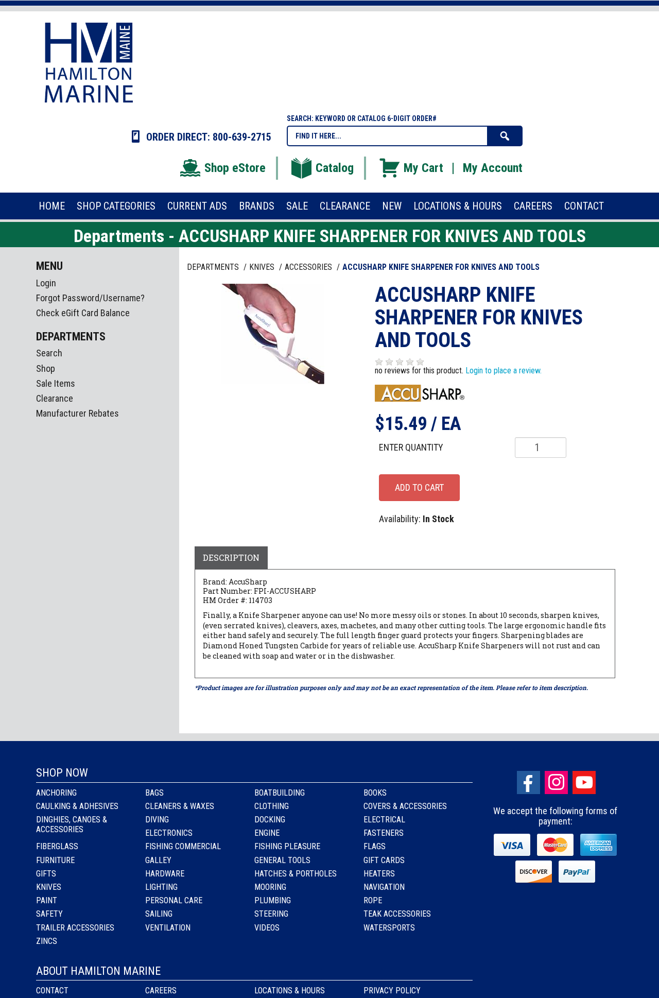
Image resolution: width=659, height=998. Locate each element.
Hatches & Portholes (295, 874)
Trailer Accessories (75, 928)
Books (375, 793)
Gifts (46, 874)
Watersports (389, 928)
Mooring (270, 887)
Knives (48, 887)
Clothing (271, 806)
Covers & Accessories (405, 806)
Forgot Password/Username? (90, 297)
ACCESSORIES (309, 267)
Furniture (55, 860)
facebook (528, 782)
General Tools (282, 860)
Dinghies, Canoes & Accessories (71, 824)
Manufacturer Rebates (77, 413)
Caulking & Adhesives (77, 806)
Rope (372, 900)
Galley (158, 860)
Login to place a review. (503, 370)
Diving (157, 819)
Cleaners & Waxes (179, 806)
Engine (267, 833)
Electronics (169, 833)
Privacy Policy (392, 990)
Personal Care (173, 900)
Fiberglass (57, 846)
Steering (271, 914)
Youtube (584, 782)
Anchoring (56, 793)
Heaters (379, 874)
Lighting (161, 887)
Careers (161, 990)
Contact (52, 990)
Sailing (158, 914)
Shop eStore (235, 168)
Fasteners (383, 833)
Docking (269, 819)
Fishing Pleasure (287, 846)
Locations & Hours (289, 990)
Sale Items (55, 383)
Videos (267, 928)
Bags (154, 793)
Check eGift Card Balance (83, 312)
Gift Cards (384, 860)
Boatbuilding (279, 793)
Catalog (335, 168)
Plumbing (272, 900)
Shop (45, 368)
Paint (46, 900)
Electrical (384, 819)
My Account (493, 168)
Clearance (54, 398)
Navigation (384, 887)
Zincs (46, 941)
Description (231, 557)
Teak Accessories (397, 914)
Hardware (164, 874)
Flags (374, 846)
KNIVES (262, 267)
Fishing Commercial (183, 846)
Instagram (556, 782)
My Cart (423, 168)
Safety (49, 914)
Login (46, 283)
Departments (214, 267)
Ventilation (167, 928)
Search (49, 353)
